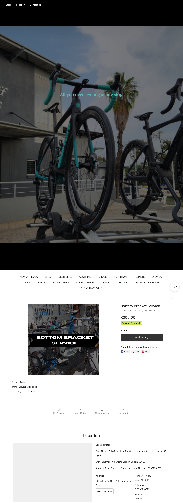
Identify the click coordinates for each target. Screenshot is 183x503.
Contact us (35, 4)
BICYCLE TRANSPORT (148, 282)
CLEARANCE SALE (91, 288)
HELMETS (139, 276)
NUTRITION (120, 276)
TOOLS (26, 282)
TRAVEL (105, 282)
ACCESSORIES (60, 282)
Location (20, 4)
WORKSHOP (151, 310)
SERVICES (123, 282)
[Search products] (174, 286)
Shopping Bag (102, 413)
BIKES (48, 276)
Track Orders (80, 413)
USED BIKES (65, 276)
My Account (59, 413)
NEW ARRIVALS (29, 276)
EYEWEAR (157, 276)
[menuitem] (165, 298)
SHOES (102, 276)
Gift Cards (124, 413)
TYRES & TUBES (85, 282)
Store (8, 4)
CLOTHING (85, 276)
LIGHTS (41, 282)
